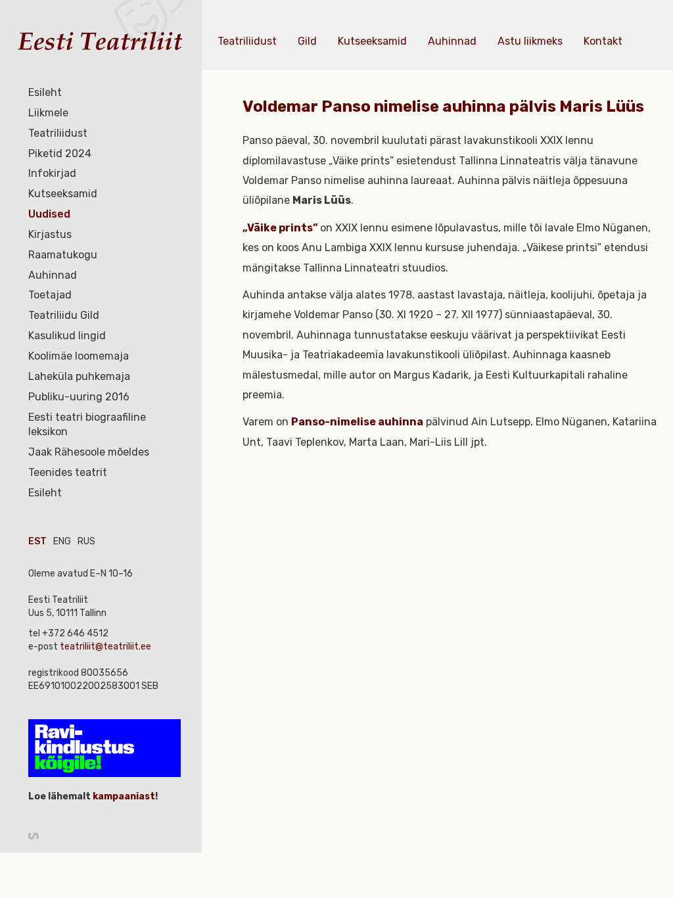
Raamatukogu (62, 254)
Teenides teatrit (67, 472)
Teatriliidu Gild (63, 315)
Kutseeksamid (62, 193)
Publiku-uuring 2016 (78, 396)
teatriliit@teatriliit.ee (105, 646)
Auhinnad (52, 275)
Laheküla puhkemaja (79, 376)
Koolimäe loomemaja (78, 356)
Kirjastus (50, 234)
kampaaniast (123, 796)
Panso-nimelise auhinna (357, 421)
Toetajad (50, 295)
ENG (62, 541)
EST (37, 541)
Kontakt (603, 41)
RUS (86, 541)
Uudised (49, 214)
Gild (307, 41)
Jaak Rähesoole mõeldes (88, 452)
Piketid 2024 (59, 153)
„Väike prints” (281, 228)
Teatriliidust (57, 133)
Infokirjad (52, 173)
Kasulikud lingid (67, 335)
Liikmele (48, 112)
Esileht (45, 92)
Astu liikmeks (530, 41)
